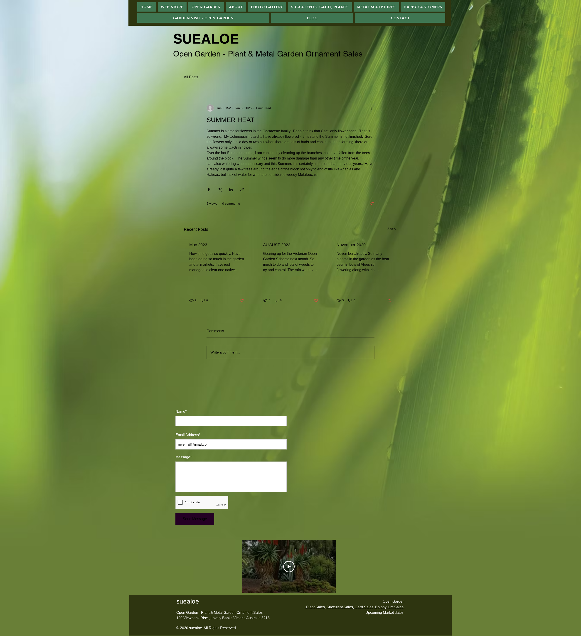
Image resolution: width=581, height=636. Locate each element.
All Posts (191, 77)
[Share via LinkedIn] (231, 189)
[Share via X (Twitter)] (220, 189)
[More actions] (371, 108)
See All (392, 229)
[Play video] (289, 566)
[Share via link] (242, 189)
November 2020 (351, 245)
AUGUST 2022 (276, 245)
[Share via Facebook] (209, 189)
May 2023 (198, 245)
